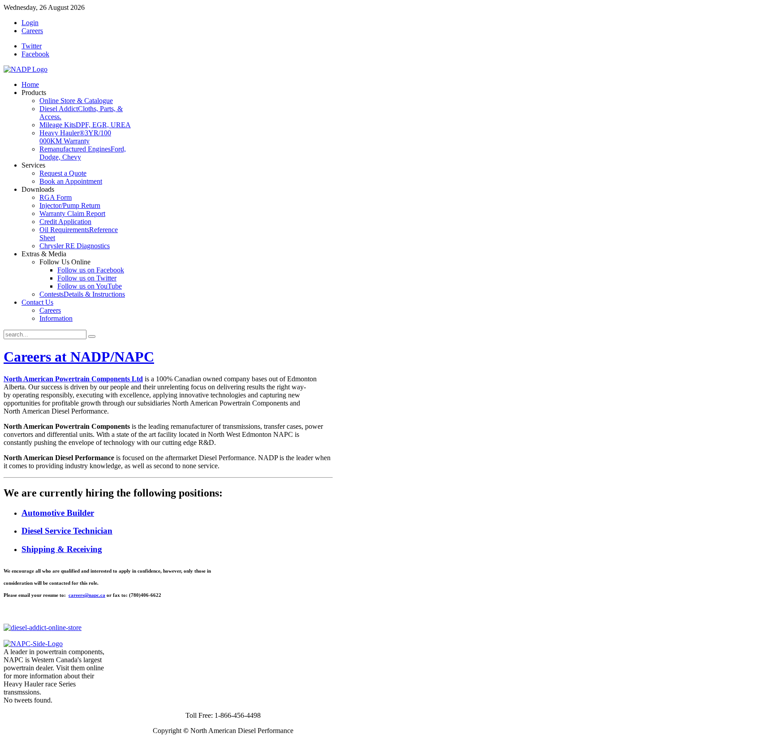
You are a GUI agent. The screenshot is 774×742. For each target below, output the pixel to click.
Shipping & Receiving (62, 549)
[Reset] (91, 336)
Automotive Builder (58, 513)
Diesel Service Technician (67, 530)
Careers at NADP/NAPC (79, 357)
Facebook (35, 54)
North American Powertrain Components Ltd (73, 379)
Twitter (32, 46)
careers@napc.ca (87, 595)
